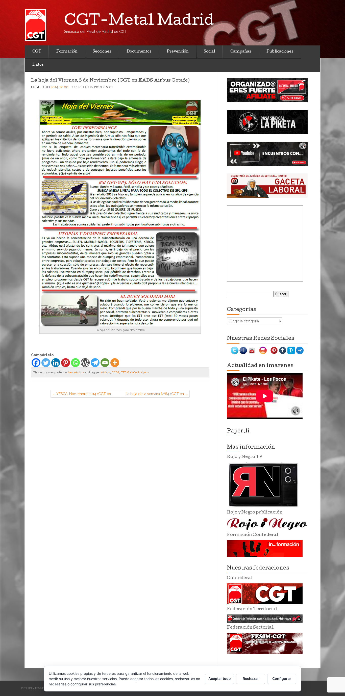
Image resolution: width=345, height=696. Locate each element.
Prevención (178, 52)
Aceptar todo (219, 678)
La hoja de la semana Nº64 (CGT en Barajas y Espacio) (155, 395)
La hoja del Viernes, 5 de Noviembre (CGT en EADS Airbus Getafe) (110, 81)
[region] (267, 90)
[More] (114, 362)
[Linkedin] (55, 362)
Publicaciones (279, 52)
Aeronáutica (76, 372)
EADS (115, 372)
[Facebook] (36, 362)
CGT (36, 52)
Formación (67, 52)
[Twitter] (45, 362)
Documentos (139, 52)
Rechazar (251, 678)
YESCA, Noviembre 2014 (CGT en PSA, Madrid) (83, 395)
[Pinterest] (65, 362)
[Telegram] (95, 362)
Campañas (240, 52)
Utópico (143, 372)
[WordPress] (85, 362)
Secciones (102, 52)
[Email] (105, 362)
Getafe (132, 372)
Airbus (105, 372)
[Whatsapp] (75, 362)
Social (209, 52)
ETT (123, 372)
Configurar (281, 678)
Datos (38, 65)
